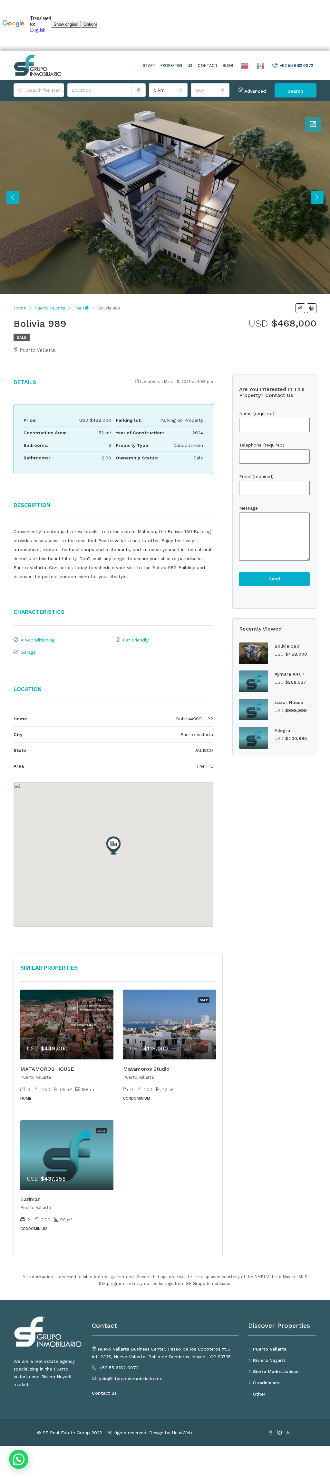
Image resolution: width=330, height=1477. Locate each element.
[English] (244, 65)
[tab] (313, 124)
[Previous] (12, 197)
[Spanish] (259, 65)
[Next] (317, 197)
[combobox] (168, 90)
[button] (113, 845)
